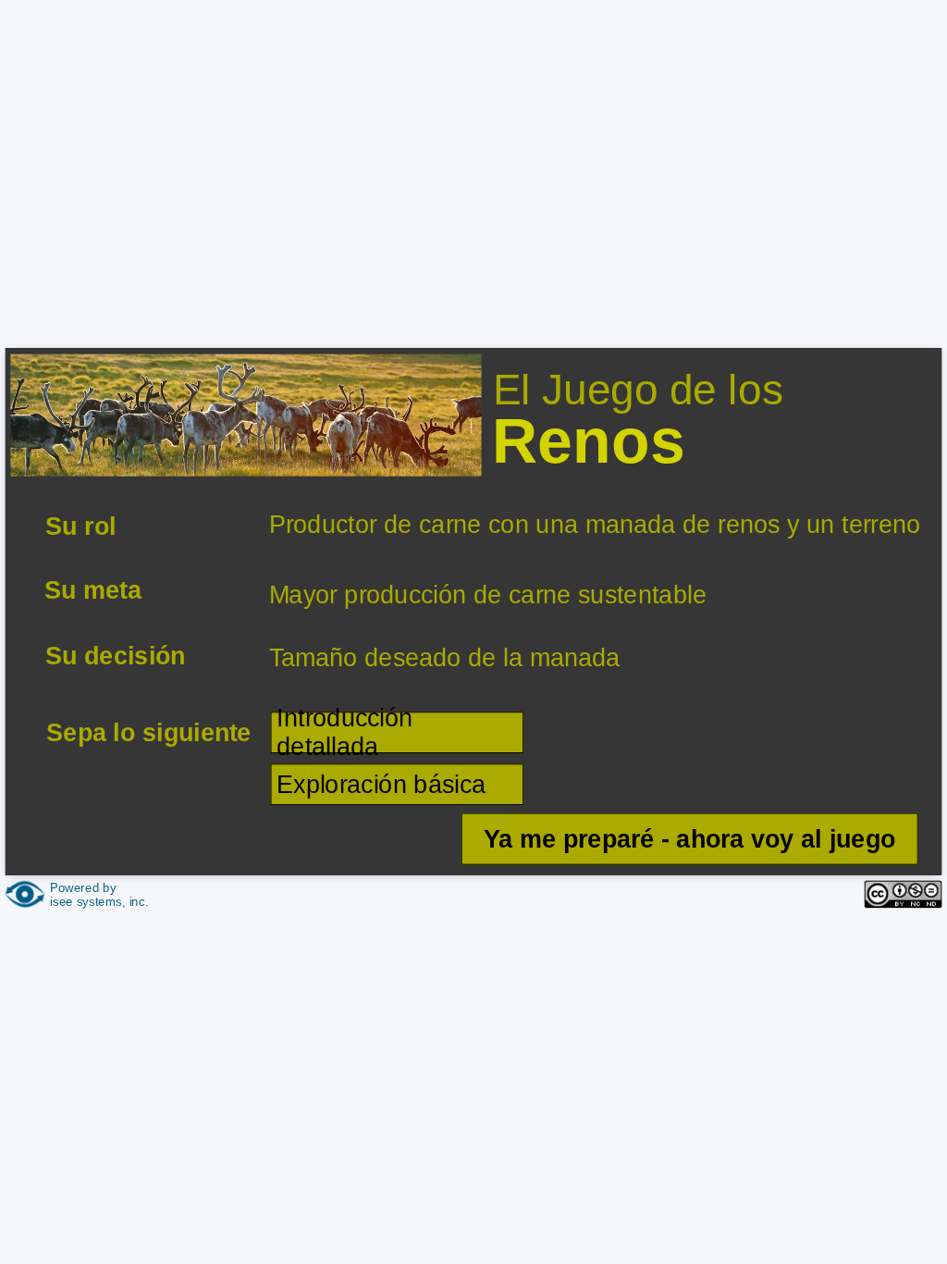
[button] (689, 838)
